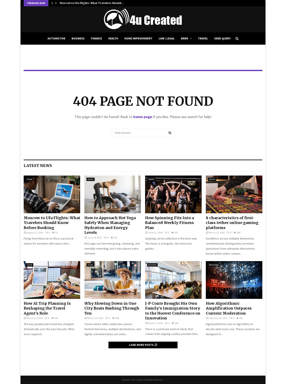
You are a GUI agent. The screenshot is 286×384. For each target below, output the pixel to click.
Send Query (222, 38)
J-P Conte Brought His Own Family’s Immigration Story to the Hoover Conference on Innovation (172, 310)
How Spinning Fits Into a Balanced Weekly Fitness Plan (169, 222)
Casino (212, 179)
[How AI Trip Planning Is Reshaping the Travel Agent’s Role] (52, 280)
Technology (214, 264)
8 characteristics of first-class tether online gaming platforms (232, 222)
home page (142, 116)
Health (113, 38)
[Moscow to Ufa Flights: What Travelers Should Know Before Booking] (52, 194)
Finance (96, 38)
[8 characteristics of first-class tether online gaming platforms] (234, 194)
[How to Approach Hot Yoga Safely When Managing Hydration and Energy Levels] (112, 194)
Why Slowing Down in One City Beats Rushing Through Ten (111, 308)
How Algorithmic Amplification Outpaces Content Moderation (229, 308)
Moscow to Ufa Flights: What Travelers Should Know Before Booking (52, 222)
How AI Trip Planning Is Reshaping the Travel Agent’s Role (47, 308)
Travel (203, 38)
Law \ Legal (167, 38)
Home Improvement (138, 38)
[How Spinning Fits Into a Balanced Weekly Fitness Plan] (173, 194)
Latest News (38, 165)
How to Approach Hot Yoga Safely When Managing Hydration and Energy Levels (110, 225)
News (184, 38)
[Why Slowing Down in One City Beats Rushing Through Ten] (112, 280)
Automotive (56, 38)
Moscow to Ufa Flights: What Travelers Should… (92, 3)
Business (78, 38)
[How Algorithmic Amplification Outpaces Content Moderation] (234, 280)
